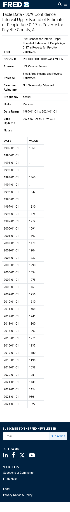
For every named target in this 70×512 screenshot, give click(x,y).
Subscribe (58, 436)
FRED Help (10, 478)
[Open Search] (59, 4)
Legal (6, 489)
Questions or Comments (18, 472)
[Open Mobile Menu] (65, 4)
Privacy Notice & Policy (17, 495)
